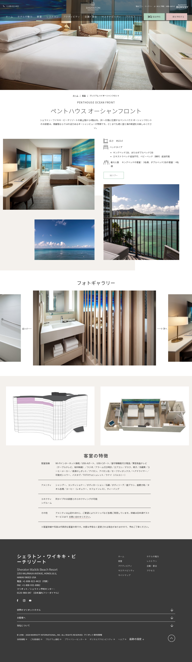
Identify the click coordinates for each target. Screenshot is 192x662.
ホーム (75, 95)
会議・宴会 (152, 565)
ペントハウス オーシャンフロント (96, 110)
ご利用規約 (35, 639)
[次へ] (157, 329)
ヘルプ (121, 639)
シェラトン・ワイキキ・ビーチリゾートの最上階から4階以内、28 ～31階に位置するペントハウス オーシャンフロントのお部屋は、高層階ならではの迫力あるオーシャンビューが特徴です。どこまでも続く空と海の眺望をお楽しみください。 (96, 124)
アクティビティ (125, 565)
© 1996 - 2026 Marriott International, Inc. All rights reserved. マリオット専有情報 (59, 634)
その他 (44, 512)
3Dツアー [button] (114, 176)
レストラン (152, 561)
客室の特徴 (96, 455)
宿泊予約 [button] (156, 16)
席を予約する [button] (178, 16)
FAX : (19, 585)
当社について (23, 625)
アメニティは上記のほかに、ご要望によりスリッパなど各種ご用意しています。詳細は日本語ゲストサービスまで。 (103, 514)
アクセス (151, 570)
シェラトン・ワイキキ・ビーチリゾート (46, 558)
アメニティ (46, 484)
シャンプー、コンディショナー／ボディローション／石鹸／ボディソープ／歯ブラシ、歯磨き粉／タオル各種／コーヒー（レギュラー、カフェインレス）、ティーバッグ (102, 486)
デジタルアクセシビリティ (101, 639)
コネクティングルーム (46, 500)
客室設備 (45, 463)
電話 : (20, 581)
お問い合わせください (79, 516)
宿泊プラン (139, 6)
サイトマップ (124, 575)
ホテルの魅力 (153, 556)
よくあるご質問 (159, 6)
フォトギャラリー (96, 283)
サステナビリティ (126, 570)
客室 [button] (39, 16)
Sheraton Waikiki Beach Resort (37, 569)
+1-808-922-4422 (12, 6)
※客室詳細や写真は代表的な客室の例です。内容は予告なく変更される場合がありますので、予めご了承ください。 (95, 526)
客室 (84, 95)
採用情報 (21, 639)
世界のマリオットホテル (29, 609)
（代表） (45, 581)
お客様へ (21, 617)
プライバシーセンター (74, 639)
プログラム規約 (52, 639)
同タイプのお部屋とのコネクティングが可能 (76, 498)
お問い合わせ (170, 6)
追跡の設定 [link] (135, 639)
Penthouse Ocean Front (96, 102)
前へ (24, 329)
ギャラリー (148, 6)
